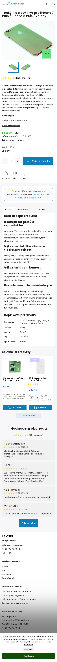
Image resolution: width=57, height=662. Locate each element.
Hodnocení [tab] (24, 209)
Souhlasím (28, 656)
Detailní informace (11, 125)
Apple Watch (8, 578)
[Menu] (3, 4)
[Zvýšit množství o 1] (17, 161)
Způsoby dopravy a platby (15, 603)
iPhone (5, 566)
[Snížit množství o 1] (5, 161)
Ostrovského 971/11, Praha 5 (15, 620)
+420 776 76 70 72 (11, 549)
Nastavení (28, 649)
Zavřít (50, 182)
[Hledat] (47, 4)
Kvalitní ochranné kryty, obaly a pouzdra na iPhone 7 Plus (34, 322)
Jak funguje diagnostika (13, 595)
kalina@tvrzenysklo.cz (12, 545)
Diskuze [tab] (41, 209)
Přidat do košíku (41, 161)
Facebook (4, 554)
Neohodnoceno (23, 78)
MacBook (6, 574)
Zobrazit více (29, 523)
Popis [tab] (8, 209)
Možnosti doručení (15, 140)
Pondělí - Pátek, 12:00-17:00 (15, 624)
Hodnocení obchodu (28, 428)
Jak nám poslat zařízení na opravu (19, 599)
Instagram (10, 554)
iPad (4, 570)
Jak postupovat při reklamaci (16, 591)
